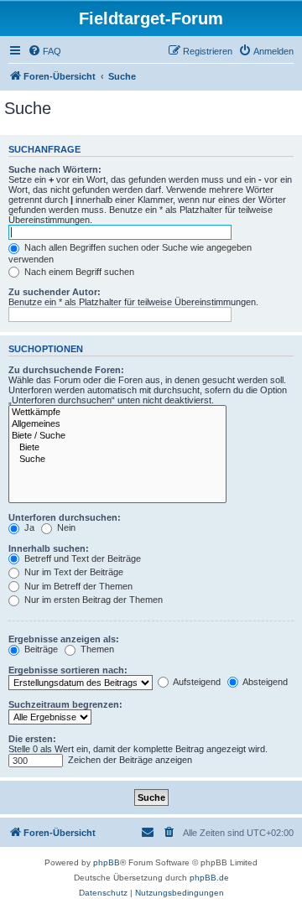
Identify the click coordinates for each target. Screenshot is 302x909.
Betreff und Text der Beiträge (81, 558)
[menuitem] (44, 51)
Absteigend (264, 682)
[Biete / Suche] (117, 436)
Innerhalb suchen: (48, 548)
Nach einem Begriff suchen (78, 272)
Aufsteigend (196, 682)
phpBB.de (209, 877)
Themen (96, 649)
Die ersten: (32, 739)
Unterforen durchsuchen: (64, 517)
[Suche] (117, 459)
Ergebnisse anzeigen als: (63, 639)
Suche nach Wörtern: (55, 169)
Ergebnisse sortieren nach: (68, 670)
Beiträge (40, 649)
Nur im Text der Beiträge (72, 572)
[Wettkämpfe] (117, 412)
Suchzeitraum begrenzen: (65, 704)
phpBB (106, 862)
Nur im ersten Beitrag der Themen (92, 600)
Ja (28, 527)
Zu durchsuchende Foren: (66, 370)
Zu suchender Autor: (54, 292)
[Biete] (117, 448)
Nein (65, 527)
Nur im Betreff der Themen (77, 586)
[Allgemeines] (117, 424)
